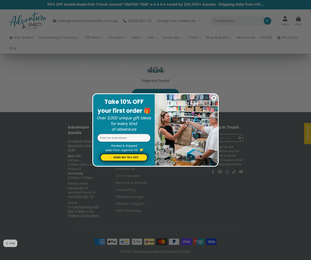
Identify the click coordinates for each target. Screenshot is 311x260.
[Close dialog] (214, 98)
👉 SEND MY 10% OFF (123, 157)
